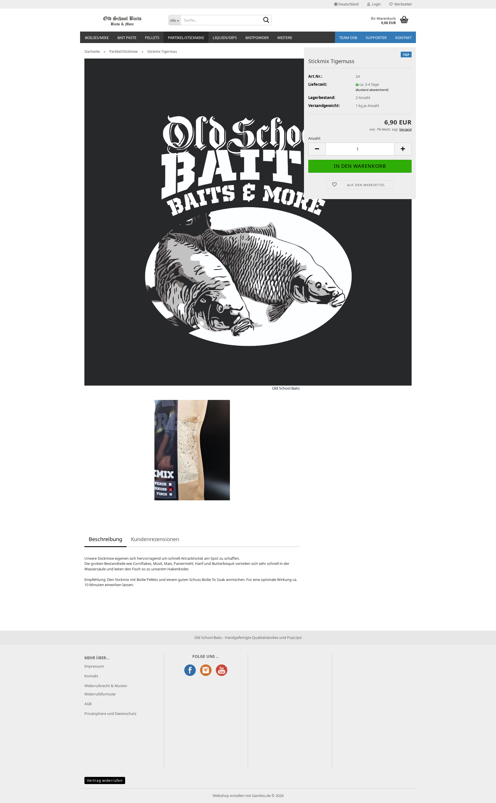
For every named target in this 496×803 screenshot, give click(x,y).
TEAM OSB (348, 37)
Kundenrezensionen (155, 539)
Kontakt (91, 675)
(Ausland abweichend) (372, 90)
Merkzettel (402, 4)
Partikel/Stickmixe (186, 37)
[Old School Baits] (122, 20)
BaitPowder (257, 37)
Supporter (376, 37)
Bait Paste (126, 37)
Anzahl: (314, 138)
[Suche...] (266, 20)
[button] (346, 4)
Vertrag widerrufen (105, 780)
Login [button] (375, 4)
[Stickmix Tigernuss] (192, 449)
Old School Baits (286, 388)
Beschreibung (105, 539)
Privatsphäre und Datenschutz (110, 713)
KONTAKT (403, 37)
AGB (88, 703)
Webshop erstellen (229, 795)
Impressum (94, 666)
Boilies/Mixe (97, 37)
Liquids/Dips (225, 37)
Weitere (284, 37)
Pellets (152, 37)
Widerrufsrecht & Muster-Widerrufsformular (106, 690)
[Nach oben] (480, 794)
